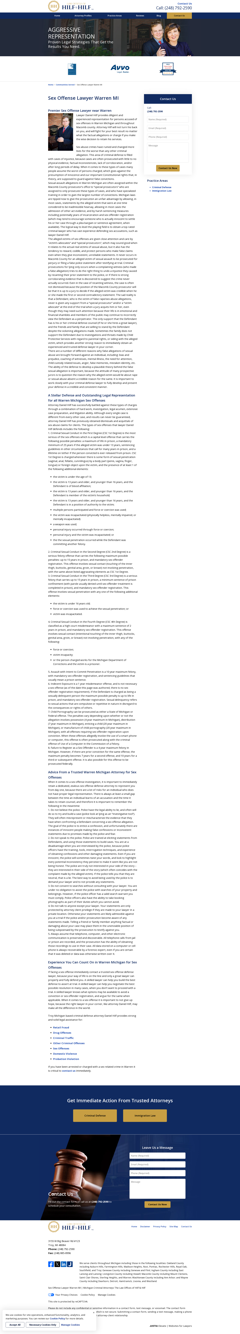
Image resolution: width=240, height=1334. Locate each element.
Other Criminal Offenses (69, 1043)
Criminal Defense (161, 187)
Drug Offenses (62, 1032)
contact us (69, 1070)
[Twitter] (57, 1264)
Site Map (174, 1226)
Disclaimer (145, 1226)
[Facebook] (51, 1264)
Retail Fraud (61, 1027)
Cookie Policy (88, 1294)
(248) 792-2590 (178, 7)
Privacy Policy (159, 1226)
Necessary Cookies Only (42, 1324)
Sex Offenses (61, 1048)
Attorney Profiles (83, 15)
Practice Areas (115, 15)
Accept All (15, 1324)
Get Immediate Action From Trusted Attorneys (120, 1100)
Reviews (140, 15)
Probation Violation (66, 1059)
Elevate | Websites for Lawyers (171, 1325)
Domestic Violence (65, 1053)
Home (57, 15)
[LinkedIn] (63, 1264)
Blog (159, 15)
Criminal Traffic (63, 1038)
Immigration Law (162, 190)
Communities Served (65, 84)
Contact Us (185, 3)
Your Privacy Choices (66, 1294)
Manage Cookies (106, 1294)
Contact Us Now (168, 168)
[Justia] (70, 1264)
